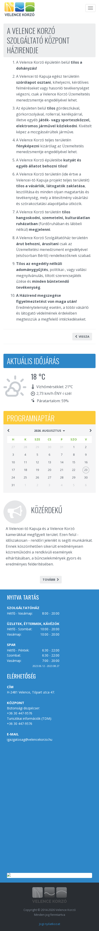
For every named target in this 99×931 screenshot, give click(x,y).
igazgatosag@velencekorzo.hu (29, 739)
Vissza (84, 336)
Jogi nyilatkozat (49, 924)
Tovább (49, 579)
